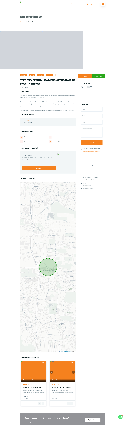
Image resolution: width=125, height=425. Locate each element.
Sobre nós (51, 4)
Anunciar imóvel (69, 4)
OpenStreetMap (67, 351)
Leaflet (61, 351)
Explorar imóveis (93, 420)
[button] (22, 184)
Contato (77, 4)
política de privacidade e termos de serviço (91, 151)
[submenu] (103, 4)
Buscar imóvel (59, 4)
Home (45, 4)
